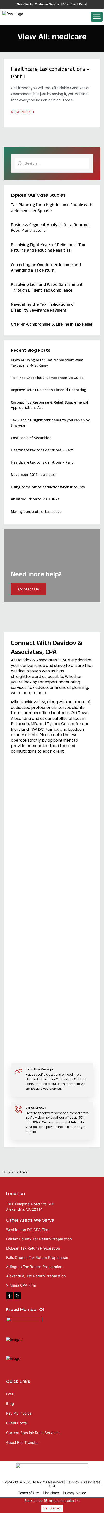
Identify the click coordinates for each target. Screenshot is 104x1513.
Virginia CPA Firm (21, 1285)
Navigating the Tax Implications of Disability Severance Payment (43, 308)
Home (6, 1172)
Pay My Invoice (19, 1413)
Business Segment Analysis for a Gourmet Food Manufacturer (50, 228)
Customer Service (47, 4)
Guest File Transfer (22, 1442)
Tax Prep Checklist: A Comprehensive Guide (47, 378)
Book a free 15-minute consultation (52, 1500)
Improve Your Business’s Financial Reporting (48, 391)
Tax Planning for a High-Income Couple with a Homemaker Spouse (51, 208)
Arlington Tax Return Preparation (34, 1266)
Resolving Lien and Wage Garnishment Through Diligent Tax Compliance (47, 288)
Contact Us (28, 589)
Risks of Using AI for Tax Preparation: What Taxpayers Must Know (47, 363)
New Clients (25, 4)
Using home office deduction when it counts (48, 488)
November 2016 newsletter (34, 475)
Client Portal (79, 4)
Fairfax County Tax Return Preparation (39, 1239)
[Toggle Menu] (97, 16)
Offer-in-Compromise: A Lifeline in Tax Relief (51, 325)
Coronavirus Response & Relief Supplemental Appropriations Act (49, 406)
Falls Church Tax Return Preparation (37, 1257)
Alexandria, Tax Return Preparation (36, 1276)
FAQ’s (65, 4)
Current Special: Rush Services (32, 1432)
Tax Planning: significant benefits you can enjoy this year (50, 423)
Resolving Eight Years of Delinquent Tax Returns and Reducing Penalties (48, 248)
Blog (10, 1403)
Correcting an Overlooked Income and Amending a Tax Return (46, 268)
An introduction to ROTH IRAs (35, 500)
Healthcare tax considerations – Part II (43, 451)
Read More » (23, 112)
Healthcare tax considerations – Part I (50, 73)
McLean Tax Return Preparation (33, 1248)
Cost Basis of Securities (31, 439)
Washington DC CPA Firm (27, 1229)
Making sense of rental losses (36, 512)
